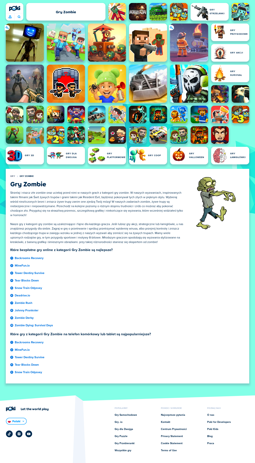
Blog (210, 436)
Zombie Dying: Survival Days (34, 325)
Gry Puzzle (121, 436)
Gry (12, 176)
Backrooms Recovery (29, 258)
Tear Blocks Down (27, 280)
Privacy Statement (172, 436)
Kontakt (165, 422)
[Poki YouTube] (28, 434)
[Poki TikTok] (9, 434)
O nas (210, 415)
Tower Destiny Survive (29, 273)
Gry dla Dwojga (124, 429)
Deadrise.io (22, 295)
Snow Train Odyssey (28, 288)
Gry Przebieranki (125, 443)
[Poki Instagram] (19, 434)
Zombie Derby (24, 317)
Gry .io (118, 422)
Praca (210, 443)
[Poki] (14, 8)
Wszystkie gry (123, 450)
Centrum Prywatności (174, 429)
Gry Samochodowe (126, 415)
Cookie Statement (172, 443)
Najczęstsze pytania (173, 415)
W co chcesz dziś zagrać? (19, 17)
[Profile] (10, 17)
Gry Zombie (27, 176)
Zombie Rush (23, 302)
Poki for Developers (219, 422)
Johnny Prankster (26, 310)
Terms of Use (169, 450)
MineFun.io (22, 265)
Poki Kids (212, 429)
